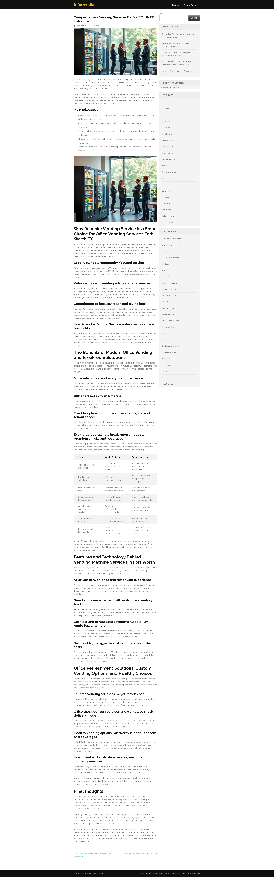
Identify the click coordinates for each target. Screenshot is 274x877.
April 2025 (166, 204)
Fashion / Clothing (169, 283)
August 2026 (167, 103)
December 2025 (168, 153)
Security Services (169, 352)
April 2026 (166, 128)
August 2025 (167, 178)
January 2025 (167, 222)
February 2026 (168, 140)
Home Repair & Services (171, 321)
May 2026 (166, 122)
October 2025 (167, 166)
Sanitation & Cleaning (170, 346)
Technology (167, 365)
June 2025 (166, 191)
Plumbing (166, 333)
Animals (165, 251)
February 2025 (168, 216)
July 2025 (166, 185)
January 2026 (167, 147)
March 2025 (167, 210)
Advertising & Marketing (171, 239)
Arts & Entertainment (170, 258)
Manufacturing (168, 327)
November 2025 (168, 159)
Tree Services (167, 384)
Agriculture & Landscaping (172, 245)
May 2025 (166, 197)
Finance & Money (169, 289)
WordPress (195, 873)
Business (165, 264)
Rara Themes (171, 873)
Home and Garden (169, 315)
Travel (164, 378)
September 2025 (169, 172)
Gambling (166, 302)
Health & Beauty (168, 308)
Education (166, 277)
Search (162, 13)
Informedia (84, 4)
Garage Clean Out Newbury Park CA (140, 854)
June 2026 (166, 115)
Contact (175, 5)
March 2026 (167, 134)
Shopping (166, 359)
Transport (166, 371)
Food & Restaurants (170, 296)
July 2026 (166, 109)
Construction (167, 270)
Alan (97, 26)
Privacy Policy (190, 5)
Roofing (165, 340)
